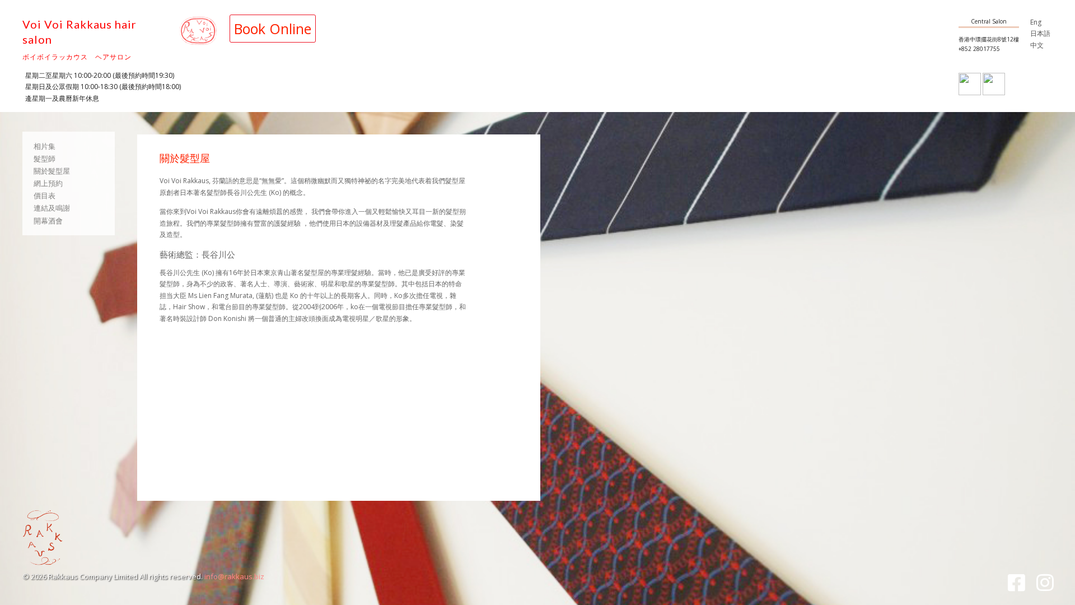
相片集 (44, 146)
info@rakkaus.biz (234, 576)
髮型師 (44, 158)
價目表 (44, 195)
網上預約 (48, 183)
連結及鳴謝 (52, 208)
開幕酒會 (48, 221)
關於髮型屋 (52, 171)
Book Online (272, 28)
